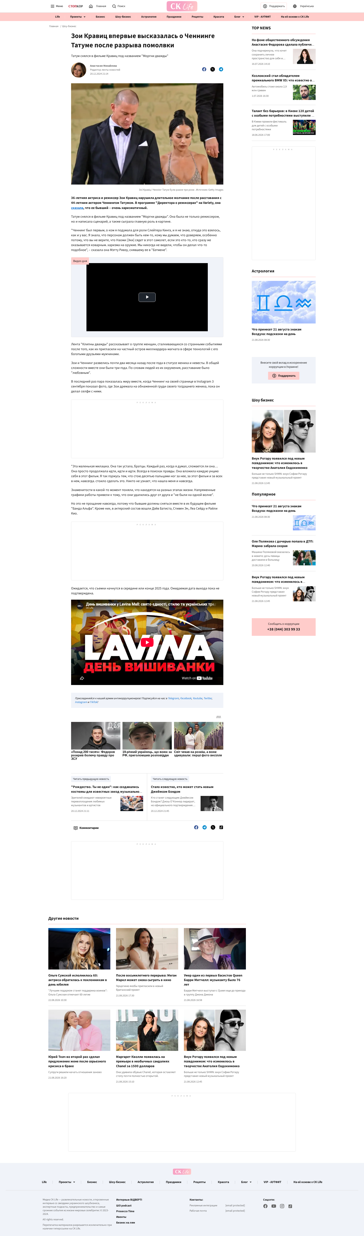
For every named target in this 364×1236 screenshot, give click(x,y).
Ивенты (121, 1217)
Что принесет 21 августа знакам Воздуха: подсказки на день (276, 331)
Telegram (173, 698)
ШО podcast (124, 1206)
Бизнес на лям (125, 1223)
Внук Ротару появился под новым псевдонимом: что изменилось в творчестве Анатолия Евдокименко (212, 1061)
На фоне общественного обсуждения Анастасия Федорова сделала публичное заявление (283, 45)
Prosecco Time (125, 1211)
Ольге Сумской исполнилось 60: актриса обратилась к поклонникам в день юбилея (77, 980)
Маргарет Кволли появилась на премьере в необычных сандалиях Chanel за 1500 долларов (142, 1061)
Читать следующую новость (170, 779)
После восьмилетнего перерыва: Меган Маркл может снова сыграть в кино (146, 977)
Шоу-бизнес (123, 17)
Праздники (174, 17)
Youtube (197, 698)
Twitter (207, 698)
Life (57, 17)
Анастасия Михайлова (103, 66)
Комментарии (89, 828)
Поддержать (277, 6)
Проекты (76, 17)
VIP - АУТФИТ (262, 17)
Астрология (148, 17)
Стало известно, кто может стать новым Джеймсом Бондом (182, 789)
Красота (218, 17)
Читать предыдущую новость (91, 779)
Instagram (81, 702)
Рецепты (197, 17)
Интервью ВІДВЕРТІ (129, 1200)
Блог (237, 17)
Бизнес (100, 17)
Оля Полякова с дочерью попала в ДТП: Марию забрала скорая (282, 543)
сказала (77, 208)
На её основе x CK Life (295, 17)
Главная (53, 26)
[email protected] (235, 1205)
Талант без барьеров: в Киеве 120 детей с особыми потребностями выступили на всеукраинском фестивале (283, 116)
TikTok (93, 702)
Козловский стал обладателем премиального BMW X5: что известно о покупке (282, 80)
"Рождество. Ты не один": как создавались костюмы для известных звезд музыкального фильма (107, 792)
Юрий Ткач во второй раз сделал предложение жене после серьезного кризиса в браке (77, 1061)
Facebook (185, 698)
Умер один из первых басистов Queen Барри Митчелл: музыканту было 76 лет (213, 980)
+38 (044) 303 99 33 (283, 629)
